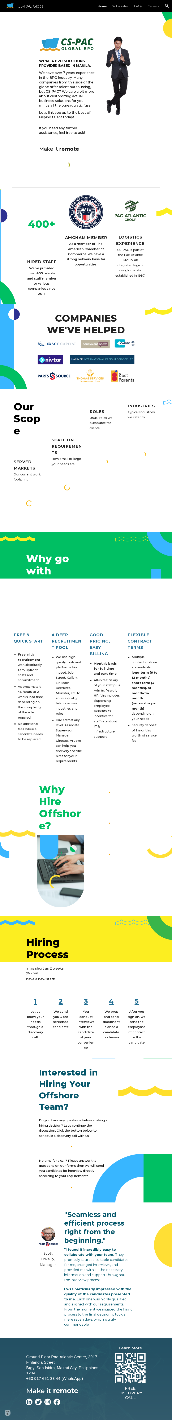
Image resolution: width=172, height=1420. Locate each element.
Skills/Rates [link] (120, 6)
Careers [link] (153, 6)
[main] (67, 97)
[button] (167, 6)
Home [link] (102, 6)
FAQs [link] (138, 6)
